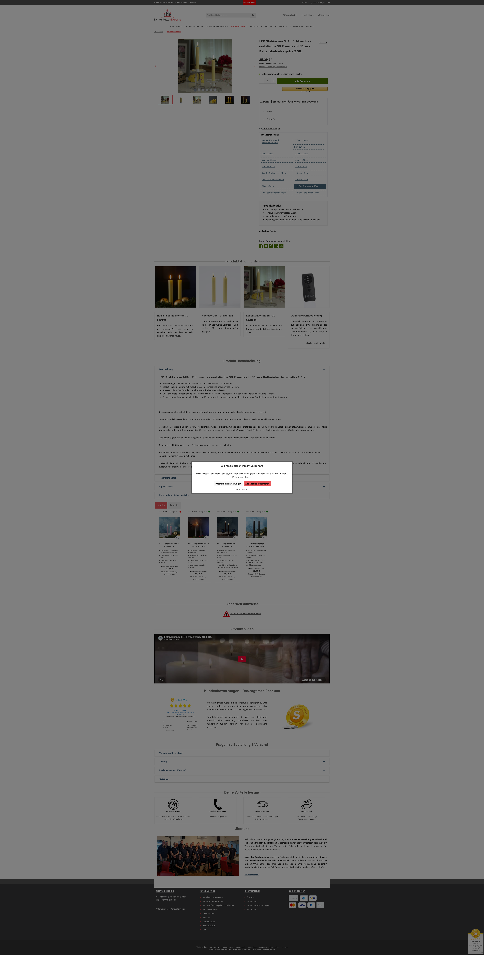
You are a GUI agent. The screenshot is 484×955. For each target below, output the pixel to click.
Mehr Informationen (241, 477)
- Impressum (242, 489)
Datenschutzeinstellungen (228, 483)
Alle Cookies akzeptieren (257, 483)
